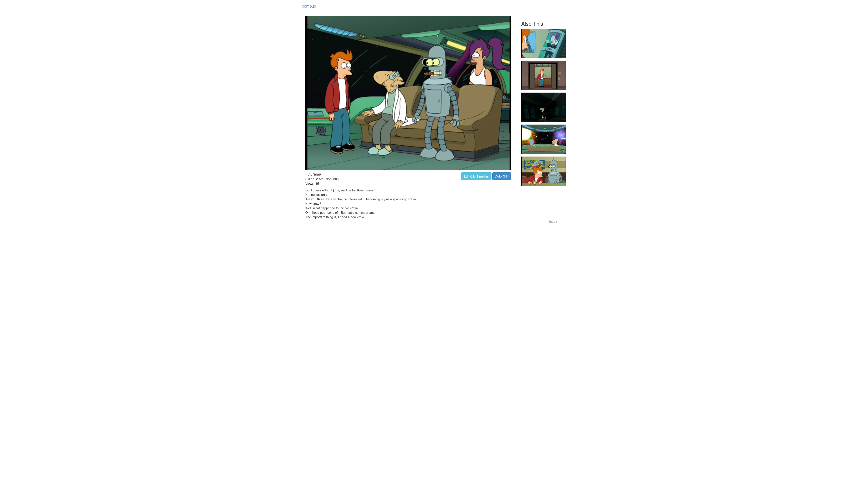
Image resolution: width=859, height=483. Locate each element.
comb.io (309, 6)
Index (553, 221)
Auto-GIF (501, 176)
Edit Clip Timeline (476, 176)
